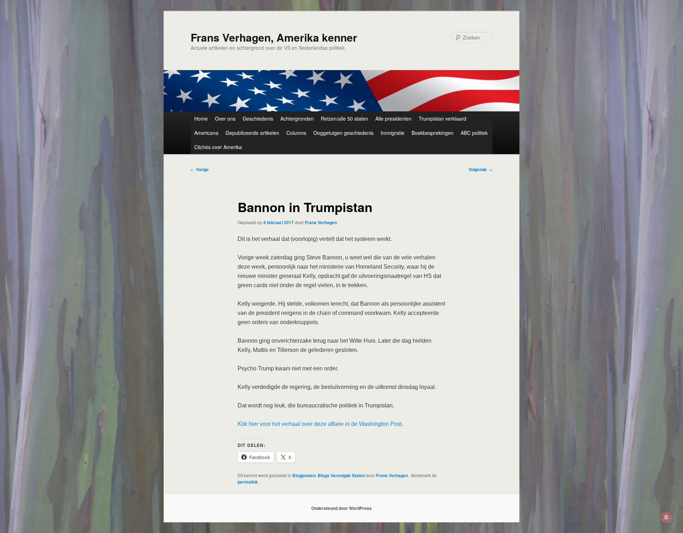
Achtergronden (297, 118)
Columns (296, 132)
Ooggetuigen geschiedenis (343, 132)
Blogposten (304, 475)
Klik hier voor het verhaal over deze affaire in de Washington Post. (320, 424)
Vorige (200, 169)
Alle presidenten (393, 118)
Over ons (225, 118)
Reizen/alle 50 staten (344, 118)
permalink (248, 482)
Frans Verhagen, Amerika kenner (274, 37)
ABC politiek (474, 132)
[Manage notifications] (666, 517)
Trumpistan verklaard (442, 118)
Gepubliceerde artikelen (252, 132)
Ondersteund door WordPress (341, 508)
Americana (206, 132)
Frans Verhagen (321, 222)
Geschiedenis (258, 118)
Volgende (480, 169)
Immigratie (392, 132)
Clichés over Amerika (218, 147)
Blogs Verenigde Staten (341, 475)
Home (201, 118)
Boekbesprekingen (433, 132)
